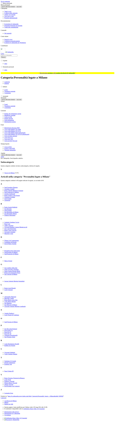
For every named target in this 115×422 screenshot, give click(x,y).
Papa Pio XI (7, 333)
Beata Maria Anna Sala (10, 300)
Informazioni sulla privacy (11, 412)
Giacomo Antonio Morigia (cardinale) (15, 306)
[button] (1, 3)
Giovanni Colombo (9, 232)
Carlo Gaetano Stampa (10, 354)
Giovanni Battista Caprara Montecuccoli (15, 227)
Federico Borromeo (9, 215)
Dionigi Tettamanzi (9, 362)
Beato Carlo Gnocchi (10, 230)
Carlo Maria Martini (10, 301)
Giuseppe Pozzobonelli (10, 335)
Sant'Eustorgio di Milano (11, 254)
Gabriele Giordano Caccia (11, 222)
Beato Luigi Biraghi (10, 288)
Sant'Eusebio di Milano (11, 252)
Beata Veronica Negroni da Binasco (14, 378)
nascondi (19, 6)
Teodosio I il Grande (10, 361)
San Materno (8, 303)
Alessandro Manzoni (10, 297)
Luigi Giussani (8, 290)
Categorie (3, 398)
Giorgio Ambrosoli (9, 194)
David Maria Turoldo (10, 243)
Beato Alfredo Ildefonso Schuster (13, 190)
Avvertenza (7, 415)
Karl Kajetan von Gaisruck (12, 386)
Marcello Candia (9, 298)
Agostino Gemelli (9, 189)
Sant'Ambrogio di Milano (11, 192)
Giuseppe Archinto (9, 197)
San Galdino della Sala (10, 268)
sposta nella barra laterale (8, 6)
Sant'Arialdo (7, 198)
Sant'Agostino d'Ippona (11, 187)
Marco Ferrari (8, 261)
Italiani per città (8, 404)
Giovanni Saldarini (9, 352)
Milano (6, 402)
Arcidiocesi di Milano (10, 401)
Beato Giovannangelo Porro (12, 272)
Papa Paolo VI (8, 330)
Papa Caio (7, 224)
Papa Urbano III (8, 371)
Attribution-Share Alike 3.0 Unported (33, 409)
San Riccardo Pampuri (10, 329)
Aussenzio (7, 200)
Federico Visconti (9, 381)
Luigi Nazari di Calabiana (11, 315)
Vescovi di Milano (9, 173)
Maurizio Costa (8, 233)
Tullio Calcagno (8, 225)
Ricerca (3, 57)
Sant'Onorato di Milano (11, 322)
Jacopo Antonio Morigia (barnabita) (14, 281)
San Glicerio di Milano (10, 274)
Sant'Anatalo (8, 210)
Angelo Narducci (9, 313)
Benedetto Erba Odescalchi (12, 250)
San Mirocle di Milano (10, 305)
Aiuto (2, 156)
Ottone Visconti (8, 384)
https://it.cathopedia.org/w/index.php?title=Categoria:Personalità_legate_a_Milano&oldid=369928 (35, 396)
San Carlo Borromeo (10, 229)
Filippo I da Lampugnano (11, 240)
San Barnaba (8, 209)
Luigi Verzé (7, 379)
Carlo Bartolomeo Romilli (11, 344)
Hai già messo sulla (57, 73)
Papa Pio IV (7, 332)
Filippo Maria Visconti (10, 383)
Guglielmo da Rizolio (10, 242)
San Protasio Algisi (9, 337)
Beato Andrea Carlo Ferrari (12, 195)
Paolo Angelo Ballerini (10, 207)
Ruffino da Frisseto (9, 345)
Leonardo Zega (8, 393)
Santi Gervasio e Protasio (11, 269)
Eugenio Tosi (8, 364)
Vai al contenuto (5, 1)
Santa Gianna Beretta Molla (12, 271)
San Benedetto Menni (10, 213)
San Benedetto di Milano (11, 212)
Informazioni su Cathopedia (12, 413)
